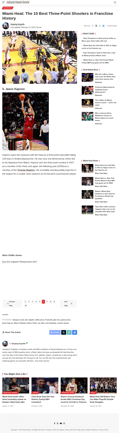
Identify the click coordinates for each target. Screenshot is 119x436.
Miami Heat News (101, 173)
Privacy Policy (103, 430)
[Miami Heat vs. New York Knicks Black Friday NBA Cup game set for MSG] (87, 181)
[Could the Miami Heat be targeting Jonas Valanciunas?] (87, 90)
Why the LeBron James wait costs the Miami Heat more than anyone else (105, 76)
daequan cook (18, 320)
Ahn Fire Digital (59, 430)
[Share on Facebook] (92, 26)
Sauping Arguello (17, 24)
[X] (57, 423)
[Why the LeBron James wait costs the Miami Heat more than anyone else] (87, 77)
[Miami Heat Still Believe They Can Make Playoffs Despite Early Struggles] (103, 385)
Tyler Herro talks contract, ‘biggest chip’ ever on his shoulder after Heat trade (105, 209)
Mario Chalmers (20, 323)
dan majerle (29, 320)
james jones (66, 320)
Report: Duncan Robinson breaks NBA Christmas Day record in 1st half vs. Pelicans (73, 399)
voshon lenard (63, 323)
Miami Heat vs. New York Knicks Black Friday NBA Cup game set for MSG (105, 180)
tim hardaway (51, 323)
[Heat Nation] (18, 2)
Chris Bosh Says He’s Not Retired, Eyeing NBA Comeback (42, 399)
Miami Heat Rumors (10, 392)
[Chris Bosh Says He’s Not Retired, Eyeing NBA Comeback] (44, 385)
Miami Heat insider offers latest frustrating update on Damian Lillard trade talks (14, 399)
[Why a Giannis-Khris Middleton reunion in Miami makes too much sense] (87, 116)
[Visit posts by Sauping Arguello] (5, 25)
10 (26, 305)
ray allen (41, 323)
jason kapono (7, 323)
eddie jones (39, 320)
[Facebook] (54, 423)
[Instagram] (64, 423)
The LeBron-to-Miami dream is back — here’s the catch (105, 102)
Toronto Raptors (26, 170)
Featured (48, 320)
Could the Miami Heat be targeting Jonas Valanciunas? (104, 89)
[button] (4, 2)
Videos (35, 392)
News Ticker (32, 323)
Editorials (8, 8)
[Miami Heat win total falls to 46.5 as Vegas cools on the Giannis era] (87, 168)
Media (93, 392)
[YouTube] (61, 423)
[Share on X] (96, 26)
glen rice (56, 320)
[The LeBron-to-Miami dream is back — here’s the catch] (87, 103)
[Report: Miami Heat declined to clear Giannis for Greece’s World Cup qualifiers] (87, 194)
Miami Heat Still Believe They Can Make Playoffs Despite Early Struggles (102, 399)
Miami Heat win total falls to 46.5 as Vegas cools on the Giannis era (105, 167)
